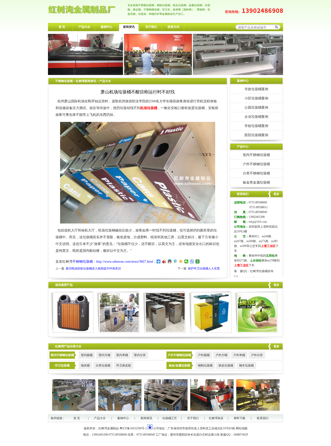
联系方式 (173, 27)
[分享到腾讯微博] (175, 261)
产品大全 (84, 27)
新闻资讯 (129, 27)
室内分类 (140, 355)
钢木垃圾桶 (246, 365)
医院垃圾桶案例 (256, 135)
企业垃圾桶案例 (256, 117)
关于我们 (151, 27)
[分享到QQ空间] (181, 261)
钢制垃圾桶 (205, 365)
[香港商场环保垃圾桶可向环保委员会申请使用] (164, 332)
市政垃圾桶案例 (256, 89)
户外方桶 (221, 355)
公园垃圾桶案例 (256, 107)
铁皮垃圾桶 (226, 365)
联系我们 (262, 418)
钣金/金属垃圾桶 (179, 365)
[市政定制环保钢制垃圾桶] (210, 332)
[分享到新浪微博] (164, 261)
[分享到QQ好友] (170, 261)
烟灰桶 (85, 365)
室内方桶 (104, 355)
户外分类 (257, 355)
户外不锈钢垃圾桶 (256, 164)
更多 (276, 285)
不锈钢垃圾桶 (64, 81)
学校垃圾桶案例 (256, 126)
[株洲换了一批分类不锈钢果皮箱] (118, 332)
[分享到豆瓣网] (198, 261)
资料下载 (239, 418)
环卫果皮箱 (123, 365)
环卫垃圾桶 (62, 365)
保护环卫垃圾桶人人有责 (204, 268)
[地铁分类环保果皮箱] (72, 332)
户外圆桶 (204, 355)
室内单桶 (122, 355)
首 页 (62, 27)
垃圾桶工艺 (169, 418)
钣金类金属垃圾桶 (256, 182)
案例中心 (106, 27)
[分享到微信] (186, 261)
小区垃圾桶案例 (256, 98)
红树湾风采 (216, 418)
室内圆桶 (87, 355)
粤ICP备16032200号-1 (133, 428)
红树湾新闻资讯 (86, 81)
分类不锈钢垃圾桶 (256, 173)
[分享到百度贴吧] (192, 261)
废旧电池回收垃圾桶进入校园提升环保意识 (93, 268)
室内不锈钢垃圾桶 (256, 155)
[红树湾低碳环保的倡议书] (256, 332)
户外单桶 (239, 355)
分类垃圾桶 (103, 365)
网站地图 (241, 428)
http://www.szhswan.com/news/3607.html (124, 261)
